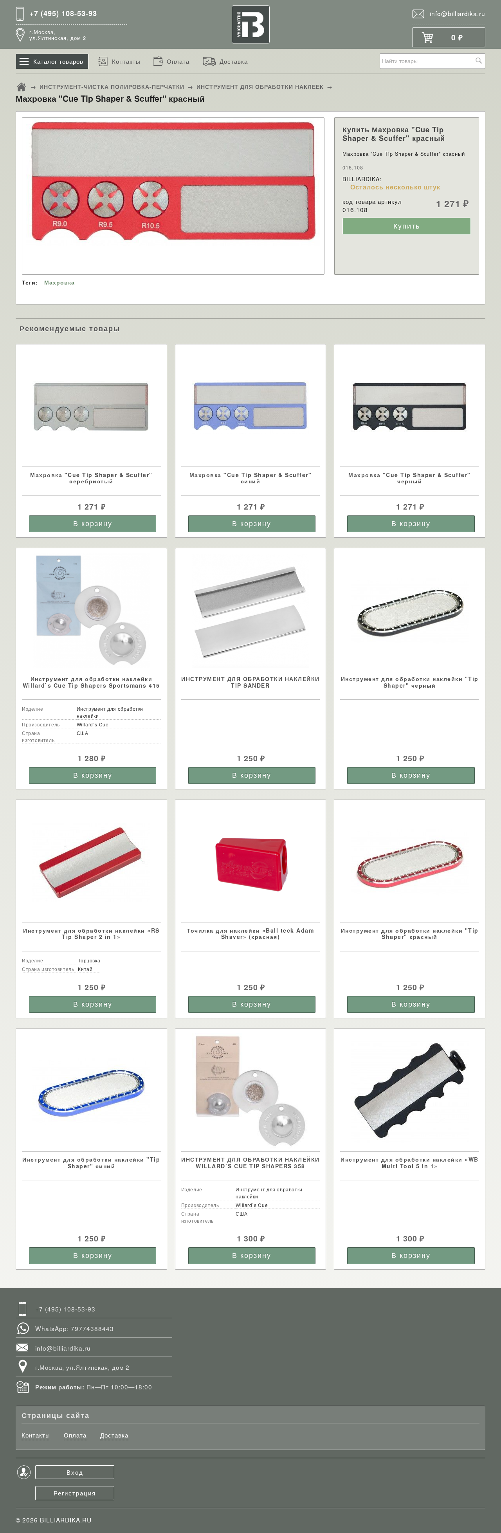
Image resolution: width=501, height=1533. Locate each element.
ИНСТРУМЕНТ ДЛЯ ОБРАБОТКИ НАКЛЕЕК (260, 86)
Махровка (59, 282)
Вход (75, 1472)
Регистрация (75, 1492)
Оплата (178, 61)
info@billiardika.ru (457, 13)
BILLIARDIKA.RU (66, 1519)
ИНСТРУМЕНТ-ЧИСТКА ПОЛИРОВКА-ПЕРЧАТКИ (112, 86)
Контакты (126, 61)
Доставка (234, 61)
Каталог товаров (58, 61)
